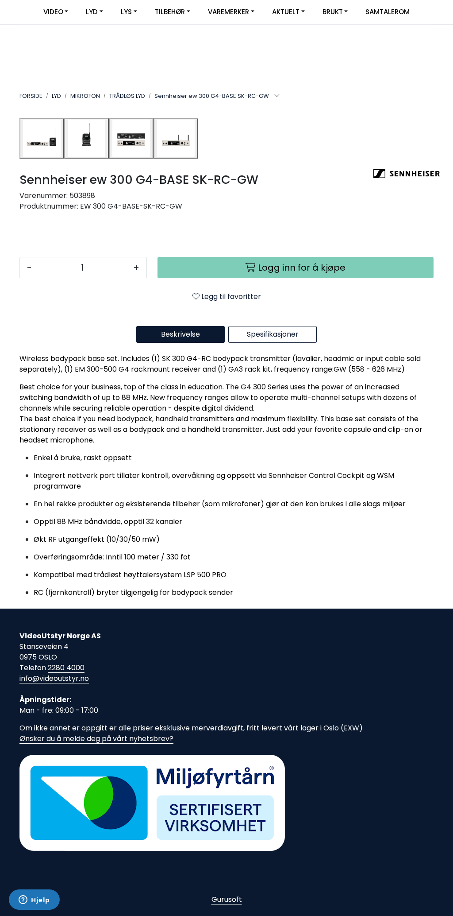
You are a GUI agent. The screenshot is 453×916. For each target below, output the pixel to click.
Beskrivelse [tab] (180, 334)
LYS (126, 11)
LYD (92, 11)
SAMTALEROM (387, 11)
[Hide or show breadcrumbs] (276, 96)
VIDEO (53, 11)
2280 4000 (66, 668)
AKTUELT (285, 11)
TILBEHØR (170, 11)
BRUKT (332, 11)
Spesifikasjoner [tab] (273, 334)
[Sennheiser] (403, 173)
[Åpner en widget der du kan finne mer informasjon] (34, 900)
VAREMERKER (228, 11)
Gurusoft (226, 899)
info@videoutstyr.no (54, 678)
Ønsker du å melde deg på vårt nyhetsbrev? (96, 739)
